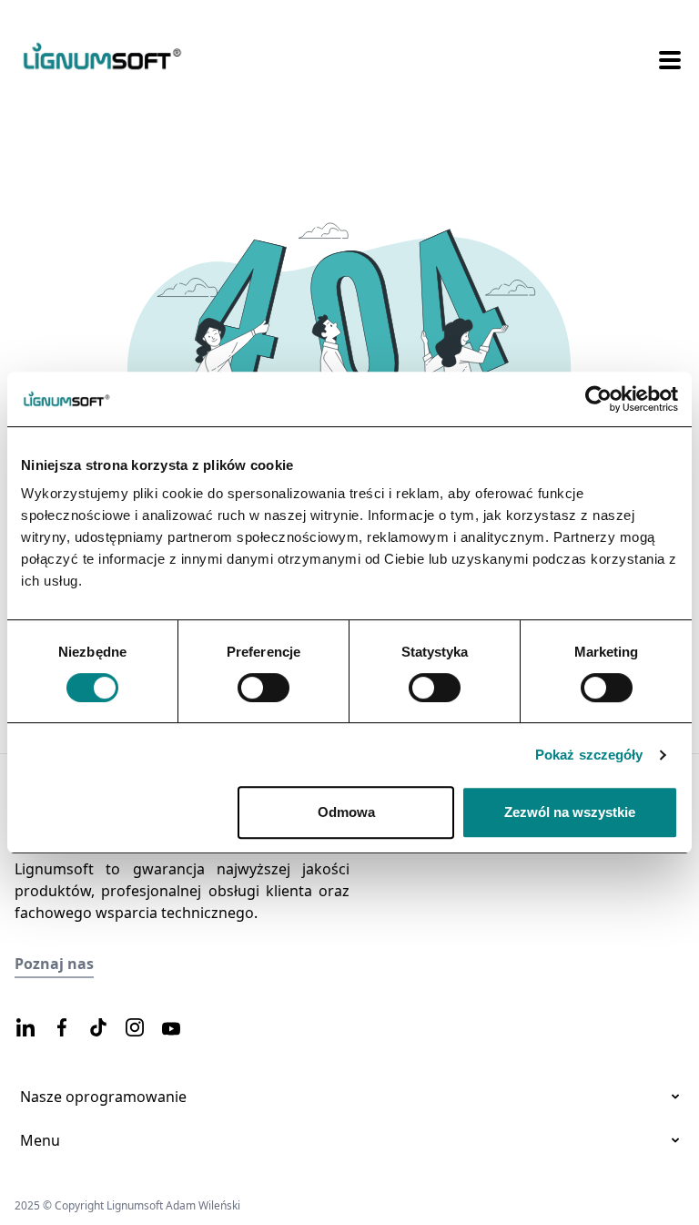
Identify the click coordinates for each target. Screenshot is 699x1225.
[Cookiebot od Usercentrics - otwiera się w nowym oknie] (598, 399)
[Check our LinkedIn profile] (25, 1028)
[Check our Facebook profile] (62, 1028)
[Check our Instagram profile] (135, 1028)
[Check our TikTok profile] (98, 1028)
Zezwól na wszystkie (569, 812)
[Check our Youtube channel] (171, 1029)
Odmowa (346, 812)
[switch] (263, 687)
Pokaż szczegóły (589, 754)
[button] (670, 58)
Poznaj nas (54, 964)
